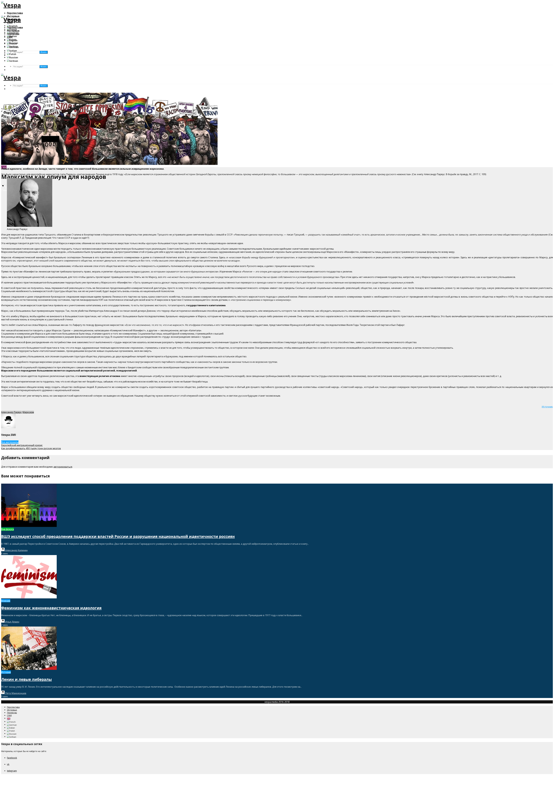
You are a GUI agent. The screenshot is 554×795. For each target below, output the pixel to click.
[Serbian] (12, 60)
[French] (12, 29)
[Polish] (11, 53)
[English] (12, 25)
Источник (547, 406)
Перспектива (15, 13)
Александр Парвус (11, 412)
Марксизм (28, 412)
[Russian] (12, 57)
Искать (44, 67)
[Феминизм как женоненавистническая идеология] (29, 597)
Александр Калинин (16, 550)
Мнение (5, 600)
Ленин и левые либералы (26, 679)
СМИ (9, 715)
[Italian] (12, 36)
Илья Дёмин (12, 621)
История (6, 672)
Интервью (12, 710)
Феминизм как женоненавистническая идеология (51, 608)
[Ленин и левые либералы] (29, 669)
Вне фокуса (7, 529)
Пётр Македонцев (15, 693)
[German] (13, 32)
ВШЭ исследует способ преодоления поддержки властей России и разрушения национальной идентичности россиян (118, 536)
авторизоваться (63, 466)
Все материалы (9, 442)
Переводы (12, 712)
